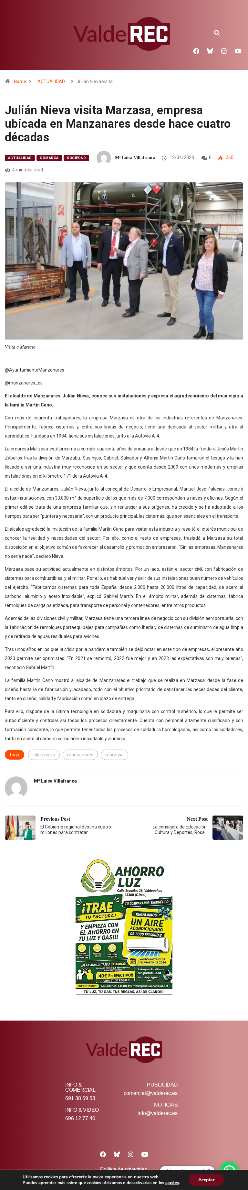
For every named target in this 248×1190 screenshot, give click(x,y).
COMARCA (49, 158)
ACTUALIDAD (51, 81)
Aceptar (206, 1180)
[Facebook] (196, 51)
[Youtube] (238, 51)
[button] (217, 33)
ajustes (172, 1183)
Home (20, 81)
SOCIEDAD (76, 158)
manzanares (80, 754)
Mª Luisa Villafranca (135, 157)
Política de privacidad (123, 1169)
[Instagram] (224, 51)
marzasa (114, 754)
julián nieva (44, 754)
